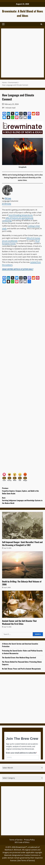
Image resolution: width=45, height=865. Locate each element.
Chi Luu (8, 198)
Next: (22, 500)
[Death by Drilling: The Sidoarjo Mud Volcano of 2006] (22, 564)
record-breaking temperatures (20, 215)
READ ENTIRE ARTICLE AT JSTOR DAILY (17, 269)
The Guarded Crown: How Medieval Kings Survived (19, 657)
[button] (3, 24)
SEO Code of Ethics (22, 842)
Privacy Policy (29, 840)
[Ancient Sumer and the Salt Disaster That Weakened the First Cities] (22, 604)
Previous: (20, 491)
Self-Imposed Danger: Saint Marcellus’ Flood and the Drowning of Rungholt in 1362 (22, 543)
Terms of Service (15, 840)
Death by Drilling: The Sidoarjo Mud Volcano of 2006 (21, 583)
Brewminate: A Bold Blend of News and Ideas (22, 13)
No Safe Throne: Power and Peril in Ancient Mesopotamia (21, 668)
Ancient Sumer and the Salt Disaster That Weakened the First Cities (19, 622)
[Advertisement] (22, 53)
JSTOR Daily (6, 203)
